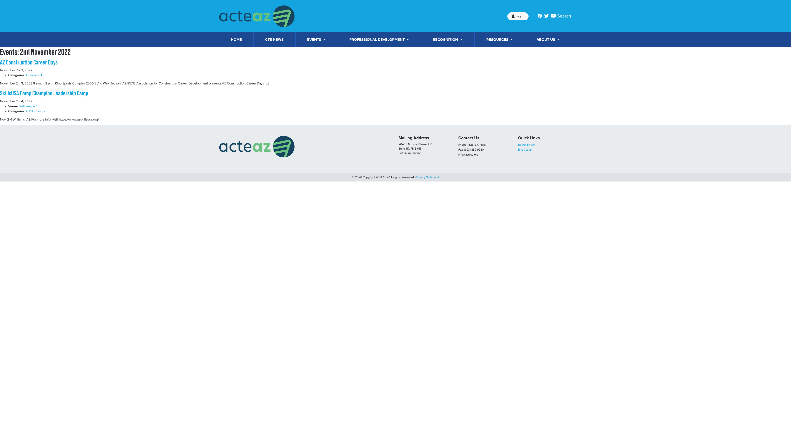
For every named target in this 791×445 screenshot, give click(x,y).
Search (564, 16)
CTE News (274, 39)
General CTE (35, 75)
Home (236, 39)
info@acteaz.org (468, 154)
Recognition (445, 39)
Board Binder (526, 144)
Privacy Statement (427, 177)
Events (314, 39)
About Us (546, 39)
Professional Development (377, 39)
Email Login (525, 149)
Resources (497, 39)
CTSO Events (35, 111)
